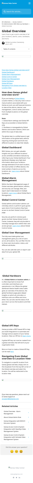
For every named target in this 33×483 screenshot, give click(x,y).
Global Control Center (9, 77)
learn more (27, 336)
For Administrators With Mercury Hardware (15, 24)
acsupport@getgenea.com (10, 399)
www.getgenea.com (16, 474)
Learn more (16, 171)
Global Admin (19, 98)
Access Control (17, 22)
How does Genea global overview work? (16, 70)
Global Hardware (8, 81)
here (12, 352)
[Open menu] (29, 3)
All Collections (6, 22)
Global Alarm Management (11, 74)
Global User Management (11, 79)
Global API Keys (7, 83)
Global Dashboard (8, 72)
